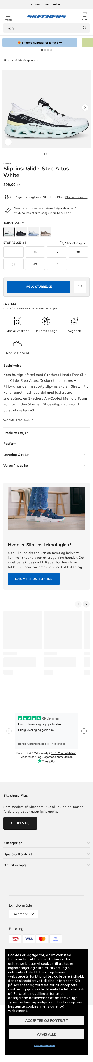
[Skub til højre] (57, 154)
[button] (85, 17)
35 (14, 252)
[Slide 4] (51, 50)
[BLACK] (21, 232)
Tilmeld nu (20, 823)
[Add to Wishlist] (80, 287)
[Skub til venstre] (36, 154)
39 (14, 264)
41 (57, 264)
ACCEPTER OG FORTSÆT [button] (46, 1020)
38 (78, 252)
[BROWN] (45, 232)
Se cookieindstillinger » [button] (44, 1045)
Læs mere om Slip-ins (33, 579)
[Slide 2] (45, 50)
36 (35, 252)
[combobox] (46, 28)
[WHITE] (9, 232)
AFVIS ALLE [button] (46, 1034)
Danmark (20, 914)
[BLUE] (33, 232)
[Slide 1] (42, 50)
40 (35, 264)
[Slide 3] (48, 50)
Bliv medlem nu (76, 197)
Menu (8, 19)
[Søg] (85, 28)
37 (57, 252)
